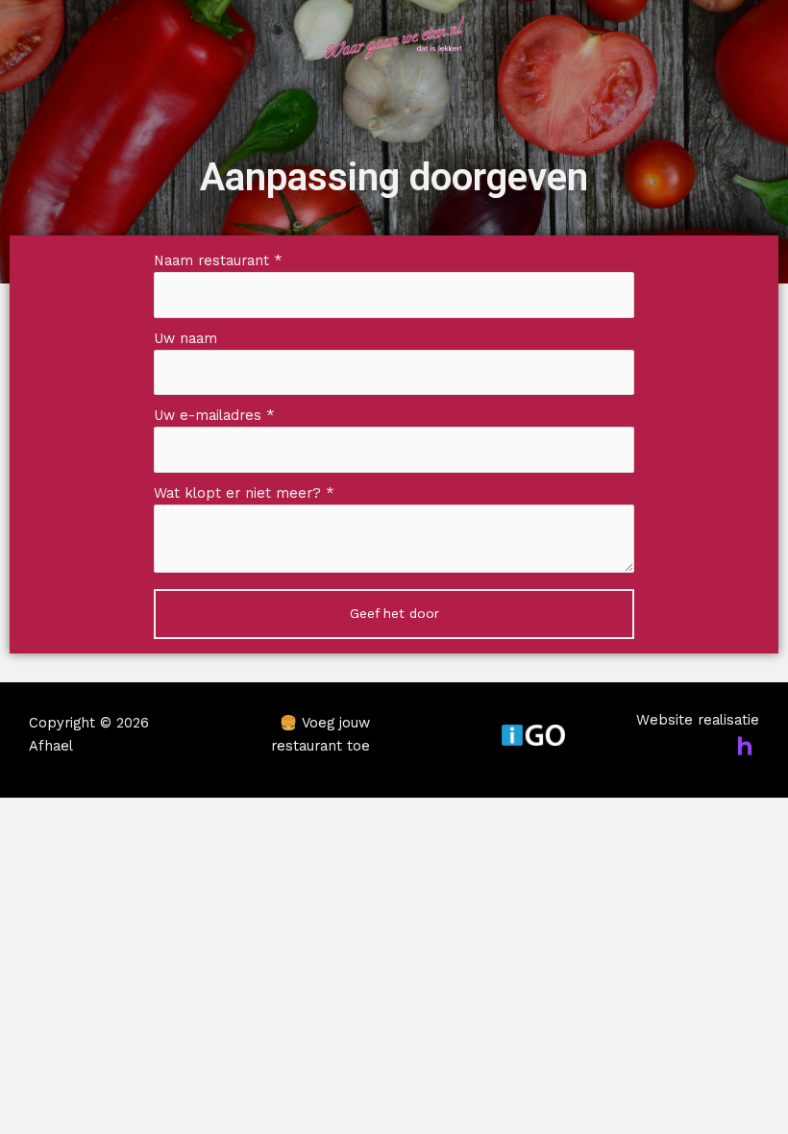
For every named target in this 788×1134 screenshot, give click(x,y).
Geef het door (394, 613)
